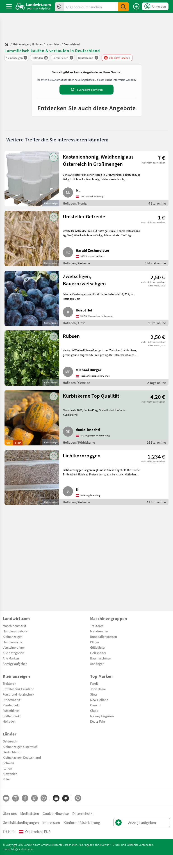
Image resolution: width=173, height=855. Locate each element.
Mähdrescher (99, 631)
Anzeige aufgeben (15, 663)
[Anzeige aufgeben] (136, 6)
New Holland (99, 699)
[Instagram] (15, 798)
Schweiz (8, 763)
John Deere (98, 689)
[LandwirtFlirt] (78, 798)
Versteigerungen (14, 647)
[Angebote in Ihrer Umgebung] (59, 6)
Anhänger (97, 663)
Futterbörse (11, 710)
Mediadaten (29, 813)
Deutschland (11, 752)
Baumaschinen (100, 658)
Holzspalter (98, 652)
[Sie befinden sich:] (7, 44)
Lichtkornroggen (81, 455)
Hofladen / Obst (74, 322)
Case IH (95, 705)
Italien (7, 768)
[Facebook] (25, 798)
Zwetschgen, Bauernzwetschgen (84, 280)
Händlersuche (12, 642)
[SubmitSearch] (123, 6)
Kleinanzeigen (13, 636)
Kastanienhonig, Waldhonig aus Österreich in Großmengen (98, 160)
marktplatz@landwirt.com (18, 849)
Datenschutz (82, 813)
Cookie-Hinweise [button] (56, 813)
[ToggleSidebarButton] (9, 6)
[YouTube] (6, 798)
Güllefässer (97, 647)
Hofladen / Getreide (76, 263)
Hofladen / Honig (75, 203)
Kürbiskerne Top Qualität (91, 395)
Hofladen (9, 721)
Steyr (93, 694)
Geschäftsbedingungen (21, 822)
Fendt (94, 683)
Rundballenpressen (103, 636)
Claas (94, 710)
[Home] (33, 6)
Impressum (51, 822)
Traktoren (97, 625)
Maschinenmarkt (14, 625)
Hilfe (11, 831)
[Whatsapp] (44, 798)
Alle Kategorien (13, 652)
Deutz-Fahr (97, 721)
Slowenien (10, 773)
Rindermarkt (11, 699)
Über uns (10, 813)
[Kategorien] (56, 798)
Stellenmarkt (12, 716)
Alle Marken (11, 658)
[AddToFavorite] (53, 157)
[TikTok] (34, 798)
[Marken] (65, 798)
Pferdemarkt (11, 705)
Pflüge (94, 642)
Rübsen (71, 335)
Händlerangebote (15, 631)
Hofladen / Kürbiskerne (79, 442)
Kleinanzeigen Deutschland (22, 757)
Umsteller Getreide (84, 216)
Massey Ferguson (102, 716)
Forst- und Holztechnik (18, 694)
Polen (7, 779)
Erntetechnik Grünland (18, 689)
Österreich (10, 741)
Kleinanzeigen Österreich (20, 746)
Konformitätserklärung (82, 822)
